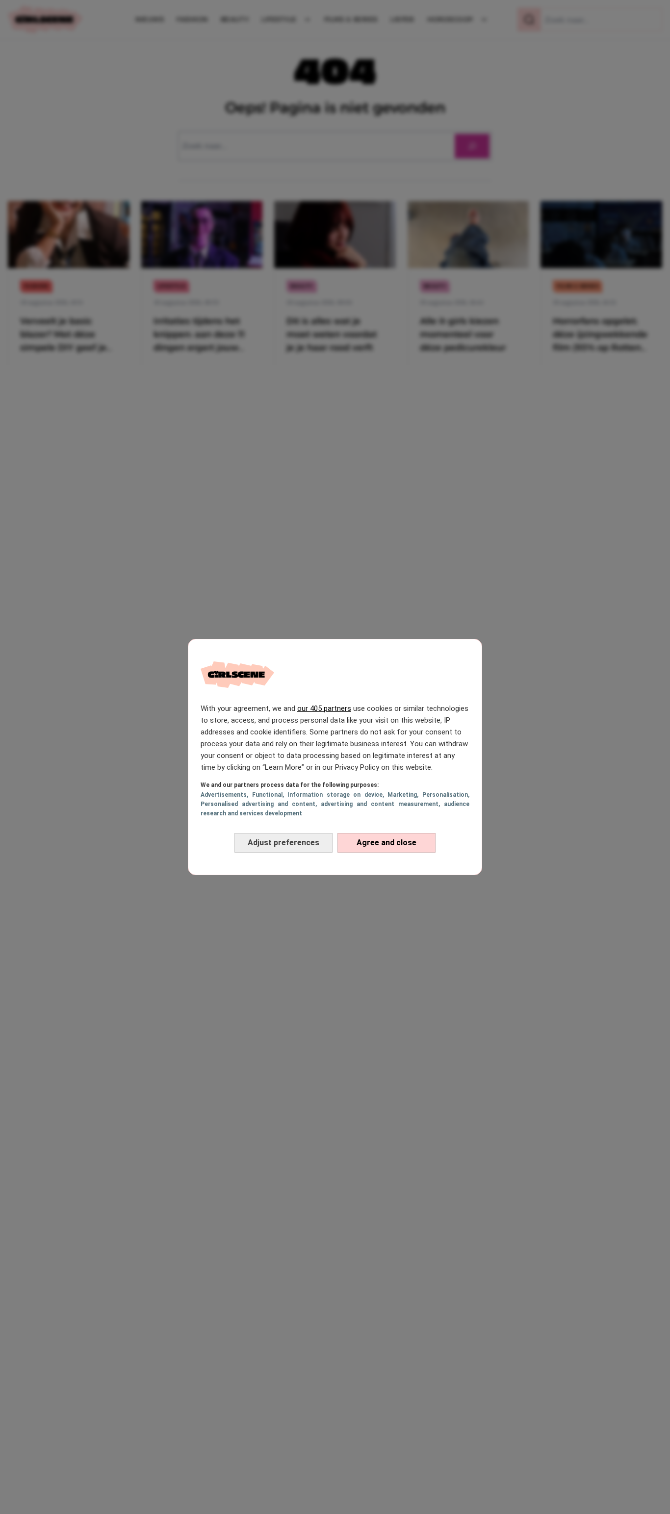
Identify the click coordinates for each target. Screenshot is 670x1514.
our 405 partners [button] (324, 708)
